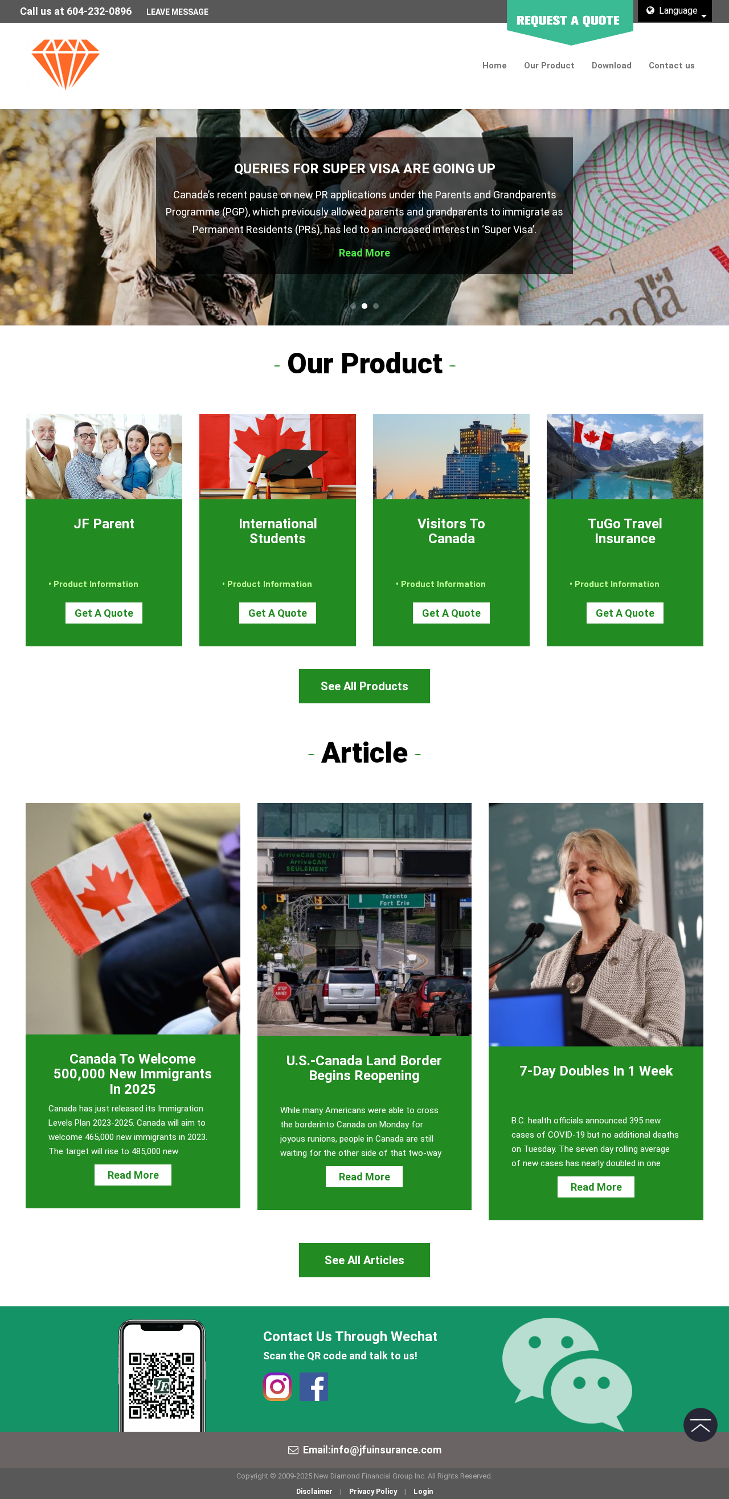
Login (423, 1491)
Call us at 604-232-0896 (76, 11)
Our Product (549, 65)
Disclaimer (314, 1491)
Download (612, 65)
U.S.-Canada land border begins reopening (364, 1068)
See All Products (364, 686)
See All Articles (364, 1260)
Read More (364, 253)
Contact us (672, 65)
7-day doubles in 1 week (596, 1071)
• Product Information (93, 584)
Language (676, 10)
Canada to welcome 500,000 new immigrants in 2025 (133, 1074)
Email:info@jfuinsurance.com (372, 1450)
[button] (36, 217)
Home (494, 65)
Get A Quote (104, 613)
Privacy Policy (373, 1491)
